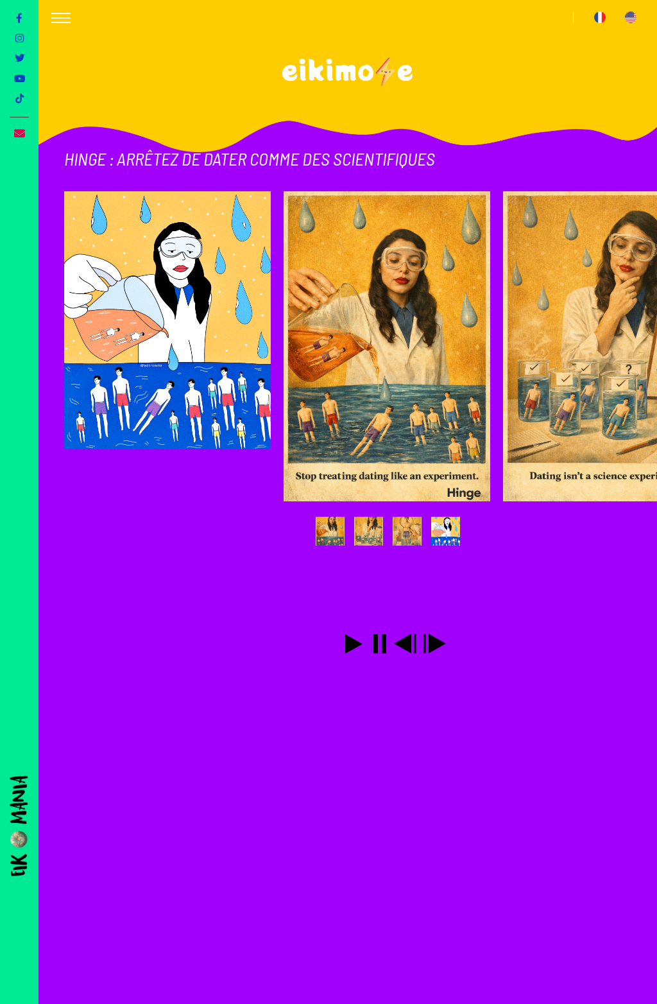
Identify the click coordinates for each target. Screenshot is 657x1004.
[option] (174, 346)
